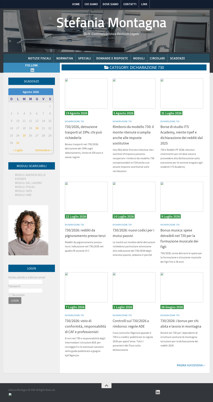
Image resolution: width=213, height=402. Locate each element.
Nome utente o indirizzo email (26, 277)
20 (36, 128)
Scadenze (177, 58)
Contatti (129, 4)
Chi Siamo (91, 4)
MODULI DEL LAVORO (28, 183)
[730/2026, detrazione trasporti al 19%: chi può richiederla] (86, 93)
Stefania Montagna (111, 22)
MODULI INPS (23, 191)
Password (14, 286)
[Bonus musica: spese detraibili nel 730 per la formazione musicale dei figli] (181, 197)
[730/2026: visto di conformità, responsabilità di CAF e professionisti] (86, 287)
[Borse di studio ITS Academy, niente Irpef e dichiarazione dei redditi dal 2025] (181, 93)
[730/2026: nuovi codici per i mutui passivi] (134, 197)
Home (76, 4)
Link (144, 4)
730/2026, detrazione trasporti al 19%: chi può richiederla (83, 132)
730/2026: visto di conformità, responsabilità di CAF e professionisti (85, 326)
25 (24, 135)
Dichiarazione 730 (74, 121)
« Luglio (18, 150)
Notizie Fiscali (39, 58)
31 (17, 143)
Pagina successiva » (191, 365)
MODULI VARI (23, 195)
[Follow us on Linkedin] (32, 70)
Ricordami (18, 295)
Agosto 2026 (31, 92)
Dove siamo (110, 4)
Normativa (64, 58)
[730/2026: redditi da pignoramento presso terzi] (86, 197)
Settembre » (43, 150)
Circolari (157, 58)
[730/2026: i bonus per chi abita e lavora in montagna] (181, 287)
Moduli (139, 58)
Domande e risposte (112, 58)
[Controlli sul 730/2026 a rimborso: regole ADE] (134, 287)
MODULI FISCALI (25, 187)
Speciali (84, 58)
